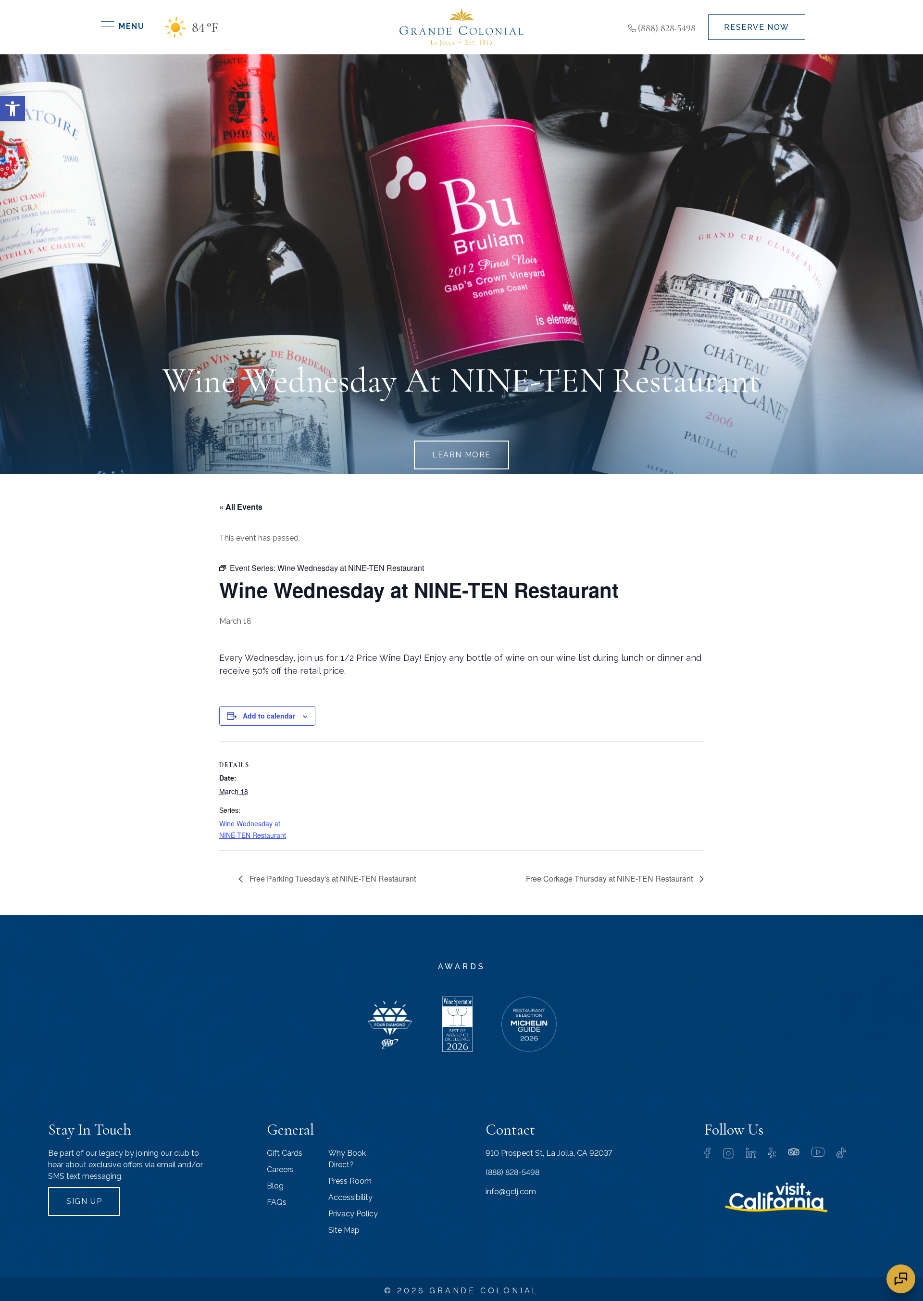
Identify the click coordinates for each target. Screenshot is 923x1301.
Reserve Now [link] (756, 27)
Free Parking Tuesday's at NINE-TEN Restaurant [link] (332, 878)
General (290, 1129)
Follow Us (733, 1129)
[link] (12, 108)
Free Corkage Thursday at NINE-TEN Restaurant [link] (610, 878)
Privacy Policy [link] (353, 1213)
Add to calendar (269, 715)
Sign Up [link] (84, 1201)
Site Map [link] (344, 1230)
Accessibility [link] (350, 1197)
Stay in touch (89, 1129)
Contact (510, 1129)
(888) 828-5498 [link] (667, 28)
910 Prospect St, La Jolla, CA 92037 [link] (549, 1153)
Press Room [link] (350, 1181)
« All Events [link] (240, 506)
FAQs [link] (277, 1202)
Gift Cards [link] (284, 1153)
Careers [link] (280, 1169)
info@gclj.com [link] (511, 1191)
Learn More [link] (461, 454)
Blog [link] (275, 1185)
